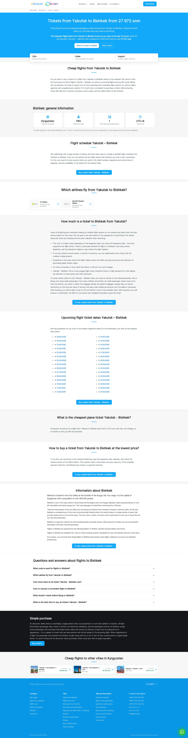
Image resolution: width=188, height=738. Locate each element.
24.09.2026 (105, 380)
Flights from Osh (69, 701)
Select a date (107, 45)
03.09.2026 (61, 356)
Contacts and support (137, 694)
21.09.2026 (104, 368)
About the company (37, 701)
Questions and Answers (104, 704)
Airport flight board (70, 723)
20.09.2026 (104, 364)
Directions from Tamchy (71, 704)
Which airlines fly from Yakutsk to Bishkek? (52, 575)
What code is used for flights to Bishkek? (51, 568)
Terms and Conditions (104, 714)
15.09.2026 (104, 345)
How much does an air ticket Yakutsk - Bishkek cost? (57, 582)
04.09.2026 (61, 360)
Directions (82, 4)
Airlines (92, 4)
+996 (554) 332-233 (136, 697)
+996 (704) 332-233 (136, 704)
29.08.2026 (61, 337)
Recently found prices (71, 717)
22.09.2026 (104, 372)
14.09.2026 (104, 341)
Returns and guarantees (104, 701)
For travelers (114, 4)
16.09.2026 (104, 348)
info (134, 714)
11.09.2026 (61, 388)
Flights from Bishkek (70, 697)
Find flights (151, 684)
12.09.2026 (61, 392)
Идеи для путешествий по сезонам (76, 710)
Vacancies (33, 714)
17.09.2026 (104, 352)
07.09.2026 (61, 372)
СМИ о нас (34, 704)
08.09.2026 (61, 376)
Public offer (100, 720)
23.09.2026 (104, 376)
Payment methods (102, 697)
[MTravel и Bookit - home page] (44, 4)
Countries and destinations (72, 707)
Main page (33, 10)
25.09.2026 (104, 384)
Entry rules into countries (105, 710)
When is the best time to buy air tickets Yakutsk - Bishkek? (59, 602)
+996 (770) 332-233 (136, 701)
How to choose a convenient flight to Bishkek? (54, 589)
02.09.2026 (61, 352)
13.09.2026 (104, 337)
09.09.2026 (61, 380)
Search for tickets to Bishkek (86, 45)
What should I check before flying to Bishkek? (53, 595)
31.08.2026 (61, 345)
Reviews (33, 710)
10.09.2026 (61, 384)
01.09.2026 (61, 348)
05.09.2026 (61, 364)
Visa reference (101, 707)
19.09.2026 (104, 360)
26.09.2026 (104, 388)
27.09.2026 (104, 392)
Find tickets (149, 4)
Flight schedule (102, 4)
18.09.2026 (104, 356)
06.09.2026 (61, 368)
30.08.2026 (61, 341)
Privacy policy (101, 717)
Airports (66, 714)
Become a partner (36, 707)
